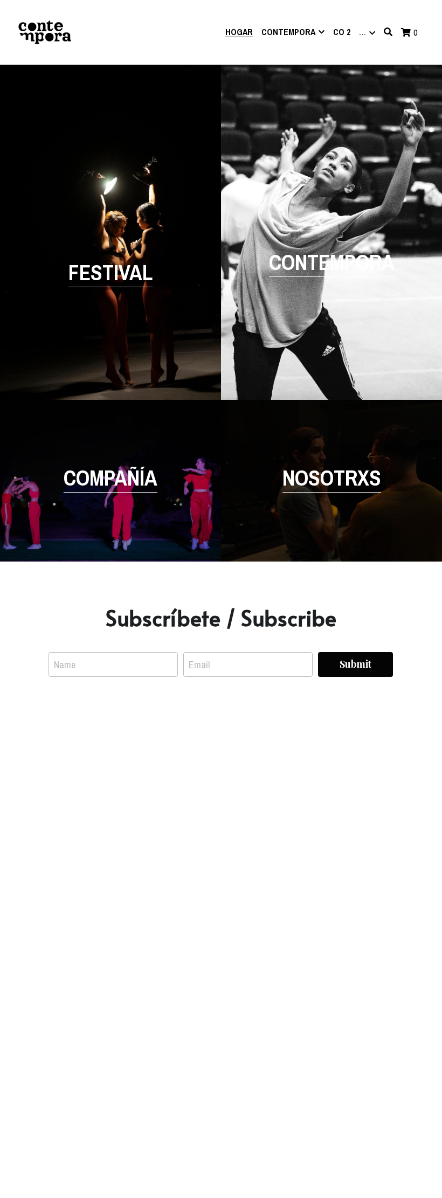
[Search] (388, 31)
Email (199, 664)
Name (64, 664)
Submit (355, 663)
